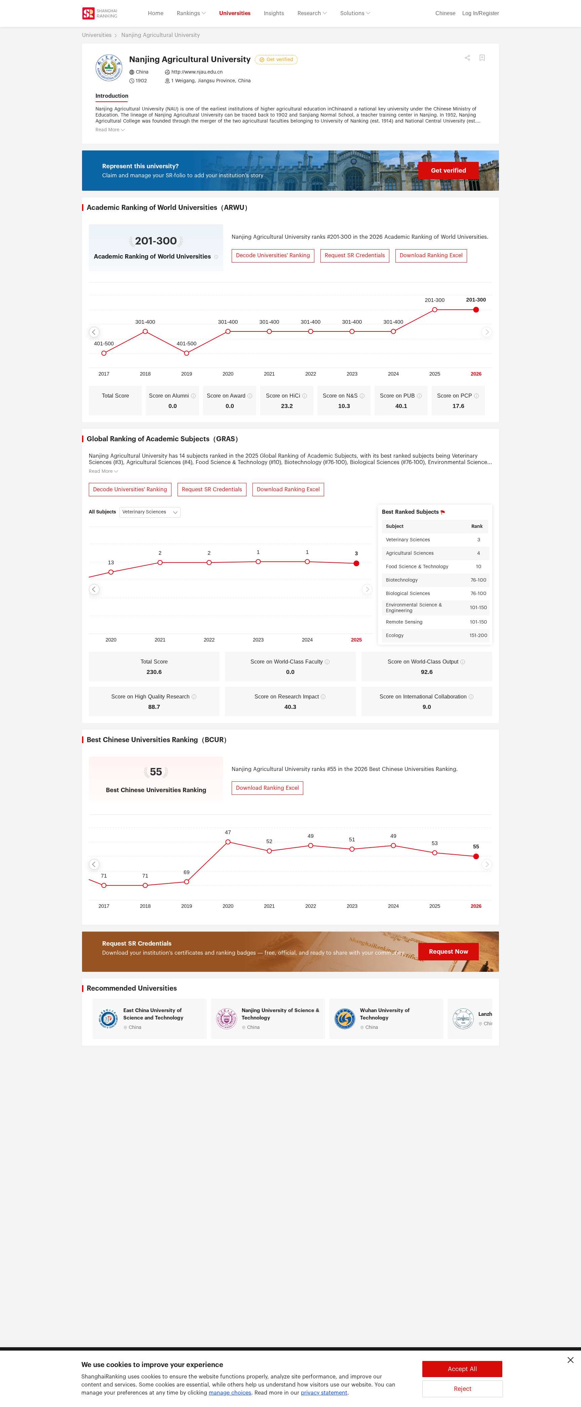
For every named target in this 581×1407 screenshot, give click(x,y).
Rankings (189, 13)
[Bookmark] (482, 57)
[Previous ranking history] (94, 332)
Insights (274, 13)
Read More (107, 130)
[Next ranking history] (486, 332)
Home (155, 13)
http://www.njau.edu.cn (197, 72)
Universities (234, 13)
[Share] (467, 57)
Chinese (445, 13)
